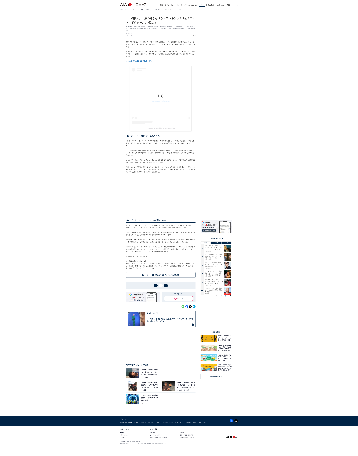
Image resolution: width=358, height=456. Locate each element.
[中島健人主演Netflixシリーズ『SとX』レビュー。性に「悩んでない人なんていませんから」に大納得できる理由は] (224, 338)
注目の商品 (210, 5)
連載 (161, 5)
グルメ (173, 5)
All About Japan (124, 435)
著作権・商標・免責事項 (186, 435)
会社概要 (152, 432)
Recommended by (220, 295)
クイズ (217, 5)
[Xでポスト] (190, 306)
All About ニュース (124, 10)
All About (122, 432)
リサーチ (202, 5)
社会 (178, 5)
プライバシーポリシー (156, 435)
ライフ (167, 5)
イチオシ (122, 437)
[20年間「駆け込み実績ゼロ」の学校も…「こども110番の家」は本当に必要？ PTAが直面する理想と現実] (224, 348)
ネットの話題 (225, 5)
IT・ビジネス (185, 5)
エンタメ (194, 5)
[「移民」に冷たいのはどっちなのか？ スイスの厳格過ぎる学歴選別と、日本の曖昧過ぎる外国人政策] (224, 367)
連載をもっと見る (216, 376)
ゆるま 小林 (129, 35)
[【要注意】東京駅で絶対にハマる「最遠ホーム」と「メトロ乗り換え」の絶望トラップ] (224, 357)
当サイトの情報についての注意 (158, 437)
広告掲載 (182, 432)
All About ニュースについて (187, 437)
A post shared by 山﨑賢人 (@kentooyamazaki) (161, 128)
